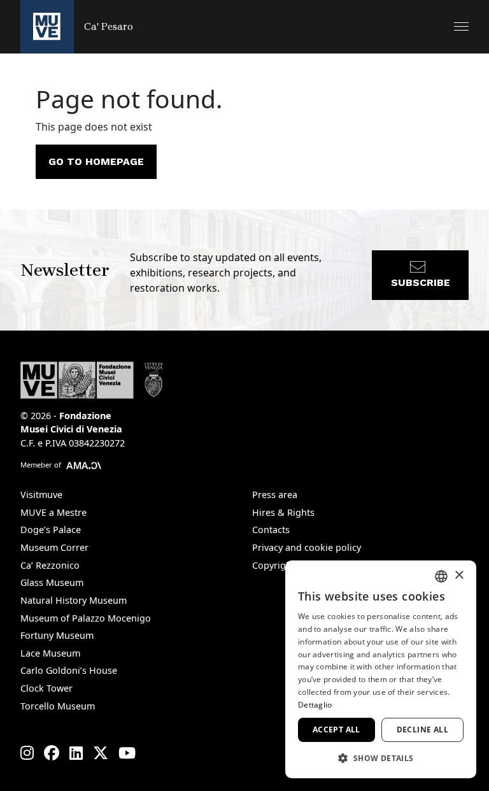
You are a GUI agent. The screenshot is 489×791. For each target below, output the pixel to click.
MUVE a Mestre (53, 512)
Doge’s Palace (50, 530)
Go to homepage (96, 161)
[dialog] (380, 669)
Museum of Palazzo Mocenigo (85, 618)
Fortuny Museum (57, 635)
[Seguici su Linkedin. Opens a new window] (76, 753)
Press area (274, 494)
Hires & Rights (283, 512)
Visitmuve (41, 494)
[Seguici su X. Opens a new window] (100, 753)
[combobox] (441, 576)
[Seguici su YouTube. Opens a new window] (127, 753)
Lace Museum (50, 653)
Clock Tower (46, 688)
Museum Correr (54, 547)
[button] (461, 26)
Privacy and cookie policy (306, 547)
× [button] (459, 575)
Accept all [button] (336, 729)
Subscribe (420, 282)
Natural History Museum (73, 600)
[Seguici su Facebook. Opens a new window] (51, 753)
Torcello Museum (57, 706)
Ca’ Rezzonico (50, 565)
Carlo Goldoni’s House (68, 670)
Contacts (271, 530)
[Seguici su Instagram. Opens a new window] (27, 753)
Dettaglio (315, 704)
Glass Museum (51, 582)
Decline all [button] (422, 729)
